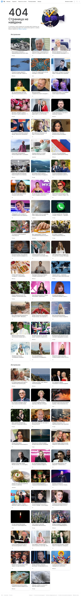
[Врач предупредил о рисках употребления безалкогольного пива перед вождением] (40, 229)
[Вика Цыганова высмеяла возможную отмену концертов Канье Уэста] (60, 311)
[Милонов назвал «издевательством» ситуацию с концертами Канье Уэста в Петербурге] (40, 88)
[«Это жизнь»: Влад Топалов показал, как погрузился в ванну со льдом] (20, 392)
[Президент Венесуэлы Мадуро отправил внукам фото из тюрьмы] (40, 270)
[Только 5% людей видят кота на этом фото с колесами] (40, 67)
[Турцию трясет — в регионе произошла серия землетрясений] (60, 270)
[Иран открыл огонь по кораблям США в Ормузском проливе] (40, 209)
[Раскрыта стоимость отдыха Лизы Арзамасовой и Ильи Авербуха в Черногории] (60, 432)
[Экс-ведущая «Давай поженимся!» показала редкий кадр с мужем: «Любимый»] (60, 499)
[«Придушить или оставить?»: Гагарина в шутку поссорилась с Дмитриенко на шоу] (20, 209)
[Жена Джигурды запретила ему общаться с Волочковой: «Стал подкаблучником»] (60, 560)
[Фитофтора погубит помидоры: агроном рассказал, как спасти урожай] (40, 432)
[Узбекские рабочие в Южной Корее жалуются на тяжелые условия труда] (20, 169)
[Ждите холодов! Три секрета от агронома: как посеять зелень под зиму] (20, 371)
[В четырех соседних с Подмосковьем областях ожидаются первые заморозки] (60, 229)
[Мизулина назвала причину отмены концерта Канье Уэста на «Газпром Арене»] (60, 351)
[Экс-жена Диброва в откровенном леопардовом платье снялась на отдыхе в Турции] (40, 351)
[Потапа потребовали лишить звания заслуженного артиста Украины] (60, 169)
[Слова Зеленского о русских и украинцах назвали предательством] (60, 108)
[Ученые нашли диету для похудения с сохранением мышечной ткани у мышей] (20, 270)
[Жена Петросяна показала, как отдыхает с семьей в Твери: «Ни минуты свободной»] (60, 189)
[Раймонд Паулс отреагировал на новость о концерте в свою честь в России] (40, 47)
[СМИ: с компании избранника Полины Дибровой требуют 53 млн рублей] (40, 371)
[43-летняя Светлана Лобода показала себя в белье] (20, 189)
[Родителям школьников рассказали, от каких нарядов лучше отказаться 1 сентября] (40, 412)
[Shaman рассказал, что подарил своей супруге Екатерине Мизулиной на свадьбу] (60, 88)
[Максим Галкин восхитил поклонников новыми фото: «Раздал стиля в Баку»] (20, 331)
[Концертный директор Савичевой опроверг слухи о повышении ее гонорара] (60, 290)
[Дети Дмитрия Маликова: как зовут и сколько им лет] (40, 128)
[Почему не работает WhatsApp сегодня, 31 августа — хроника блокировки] (60, 209)
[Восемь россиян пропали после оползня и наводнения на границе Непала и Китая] (60, 331)
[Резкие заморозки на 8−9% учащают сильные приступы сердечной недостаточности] (20, 290)
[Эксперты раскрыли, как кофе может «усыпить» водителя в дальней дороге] (40, 331)
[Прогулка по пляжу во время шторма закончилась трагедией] (40, 560)
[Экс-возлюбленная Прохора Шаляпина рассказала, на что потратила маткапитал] (20, 88)
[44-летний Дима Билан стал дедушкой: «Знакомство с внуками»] (60, 580)
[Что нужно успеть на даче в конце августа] (20, 229)
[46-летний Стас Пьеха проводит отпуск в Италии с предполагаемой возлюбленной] (40, 392)
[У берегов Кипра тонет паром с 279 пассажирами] (40, 499)
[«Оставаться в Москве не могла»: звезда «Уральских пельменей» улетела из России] (20, 128)
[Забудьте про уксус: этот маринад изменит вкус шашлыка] (60, 540)
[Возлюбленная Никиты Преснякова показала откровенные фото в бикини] (60, 392)
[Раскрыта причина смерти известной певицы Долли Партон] (60, 452)
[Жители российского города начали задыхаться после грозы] (20, 432)
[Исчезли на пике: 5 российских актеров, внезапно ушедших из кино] (20, 250)
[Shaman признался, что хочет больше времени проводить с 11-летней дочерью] (60, 47)
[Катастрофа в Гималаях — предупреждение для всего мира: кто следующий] (20, 47)
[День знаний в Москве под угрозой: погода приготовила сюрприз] (20, 540)
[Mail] (2, 1)
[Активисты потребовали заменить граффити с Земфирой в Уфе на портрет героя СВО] (20, 473)
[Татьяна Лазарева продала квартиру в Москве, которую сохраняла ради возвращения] (40, 519)
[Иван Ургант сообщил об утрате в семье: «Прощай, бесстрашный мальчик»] (60, 67)
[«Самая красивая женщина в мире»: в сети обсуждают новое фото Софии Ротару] (60, 371)
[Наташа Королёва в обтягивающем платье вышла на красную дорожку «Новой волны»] (20, 560)
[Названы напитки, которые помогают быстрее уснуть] (40, 148)
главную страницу (22, 29)
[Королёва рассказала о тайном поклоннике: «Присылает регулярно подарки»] (40, 290)
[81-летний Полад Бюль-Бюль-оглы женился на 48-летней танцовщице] (20, 519)
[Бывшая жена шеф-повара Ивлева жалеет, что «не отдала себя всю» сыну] (20, 580)
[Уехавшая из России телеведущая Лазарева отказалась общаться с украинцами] (20, 351)
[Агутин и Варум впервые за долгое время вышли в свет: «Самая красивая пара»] (60, 412)
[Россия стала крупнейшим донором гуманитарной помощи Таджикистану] (60, 148)
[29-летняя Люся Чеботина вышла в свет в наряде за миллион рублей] (40, 189)
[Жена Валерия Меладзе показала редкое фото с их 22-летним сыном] (40, 108)
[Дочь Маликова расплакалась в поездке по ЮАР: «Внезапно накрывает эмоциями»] (20, 311)
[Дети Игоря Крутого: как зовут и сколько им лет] (40, 540)
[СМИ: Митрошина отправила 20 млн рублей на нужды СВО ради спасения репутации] (60, 250)
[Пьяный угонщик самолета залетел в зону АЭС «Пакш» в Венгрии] (20, 67)
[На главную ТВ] (4, 1)
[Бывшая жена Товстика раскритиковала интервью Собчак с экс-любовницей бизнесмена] (60, 128)
